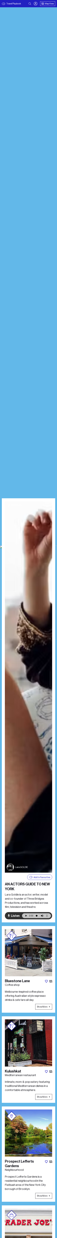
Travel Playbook (13, 3)
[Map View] (50, 981)
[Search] (30, 3)
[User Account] (36, 3)
